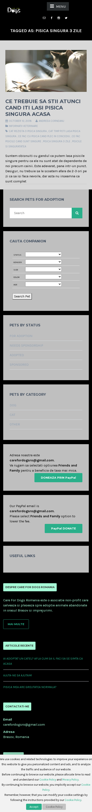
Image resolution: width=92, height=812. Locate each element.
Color (16, 277)
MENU (61, 6)
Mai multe (16, 624)
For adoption (21, 336)
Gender (17, 262)
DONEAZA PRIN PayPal (58, 477)
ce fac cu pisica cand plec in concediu (44, 136)
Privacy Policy (70, 779)
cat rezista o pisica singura (28, 131)
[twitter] (66, 18)
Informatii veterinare (23, 126)
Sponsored (19, 365)
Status (17, 255)
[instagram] (59, 18)
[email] (44, 16)
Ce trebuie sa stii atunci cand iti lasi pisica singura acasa (43, 107)
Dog (13, 405)
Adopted (17, 355)
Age (15, 284)
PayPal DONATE (63, 528)
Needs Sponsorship (26, 345)
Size (15, 270)
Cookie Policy (47, 779)
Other (15, 424)
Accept (34, 806)
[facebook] (51, 18)
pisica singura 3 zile (56, 141)
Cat (12, 415)
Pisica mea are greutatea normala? (29, 687)
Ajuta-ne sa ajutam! (17, 675)
